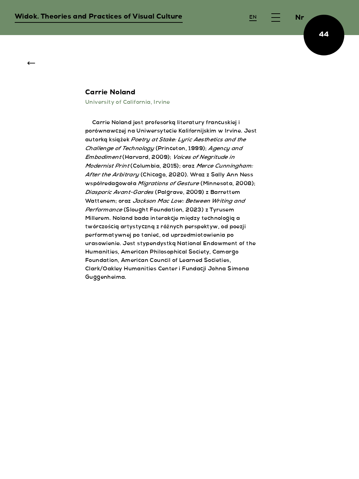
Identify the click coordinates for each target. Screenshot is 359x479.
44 (324, 35)
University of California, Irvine (127, 103)
